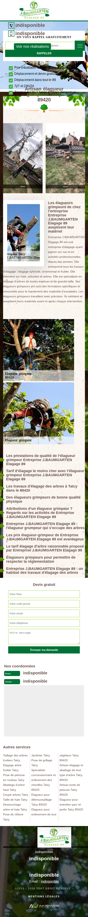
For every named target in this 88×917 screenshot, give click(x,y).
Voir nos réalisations (32, 46)
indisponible (30, 25)
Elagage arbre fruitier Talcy (12, 768)
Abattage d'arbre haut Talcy (14, 787)
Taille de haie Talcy (15, 799)
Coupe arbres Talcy (15, 794)
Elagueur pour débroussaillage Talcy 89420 (41, 799)
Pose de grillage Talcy (41, 763)
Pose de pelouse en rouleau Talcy (14, 777)
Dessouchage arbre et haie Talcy (15, 807)
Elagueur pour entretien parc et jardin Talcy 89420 (71, 804)
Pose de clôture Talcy (13, 817)
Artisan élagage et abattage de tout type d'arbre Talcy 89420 (71, 773)
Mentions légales (44, 896)
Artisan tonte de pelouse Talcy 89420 (70, 789)
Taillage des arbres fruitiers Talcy (15, 758)
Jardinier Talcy (40, 755)
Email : (44, 881)
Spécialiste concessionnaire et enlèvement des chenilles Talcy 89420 (43, 779)
